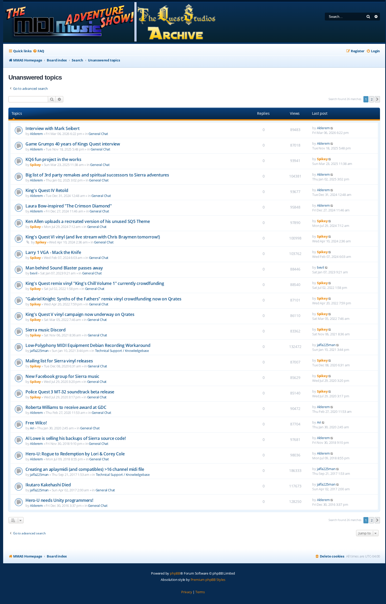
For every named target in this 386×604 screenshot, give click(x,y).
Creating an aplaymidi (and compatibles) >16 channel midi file (84, 469)
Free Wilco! (36, 423)
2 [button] (372, 99)
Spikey (35, 164)
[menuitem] (38, 51)
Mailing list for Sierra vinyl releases (59, 361)
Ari (32, 428)
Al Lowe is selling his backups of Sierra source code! (75, 438)
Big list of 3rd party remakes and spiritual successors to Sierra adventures (97, 175)
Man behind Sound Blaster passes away (64, 268)
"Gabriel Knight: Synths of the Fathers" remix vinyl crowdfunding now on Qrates (103, 299)
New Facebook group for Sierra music (62, 376)
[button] (377, 99)
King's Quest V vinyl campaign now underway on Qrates (79, 314)
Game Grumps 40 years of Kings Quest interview (72, 144)
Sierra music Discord (45, 330)
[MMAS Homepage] (110, 22)
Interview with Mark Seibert (52, 128)
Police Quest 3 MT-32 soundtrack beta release (69, 392)
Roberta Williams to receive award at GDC (65, 407)
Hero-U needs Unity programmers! (59, 500)
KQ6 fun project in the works (53, 159)
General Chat (98, 133)
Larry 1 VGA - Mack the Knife (53, 252)
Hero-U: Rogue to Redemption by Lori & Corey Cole (74, 454)
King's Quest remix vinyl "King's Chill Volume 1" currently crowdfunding (94, 283)
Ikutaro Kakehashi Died (48, 485)
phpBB (175, 573)
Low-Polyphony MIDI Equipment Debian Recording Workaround (87, 345)
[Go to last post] (332, 128)
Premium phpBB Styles (208, 579)
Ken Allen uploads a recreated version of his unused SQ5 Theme (87, 221)
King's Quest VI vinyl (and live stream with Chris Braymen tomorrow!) (92, 237)
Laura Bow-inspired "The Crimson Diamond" (68, 206)
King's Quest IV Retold (46, 190)
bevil (33, 273)
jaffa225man (39, 350)
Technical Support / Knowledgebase (122, 350)
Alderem (36, 133)
